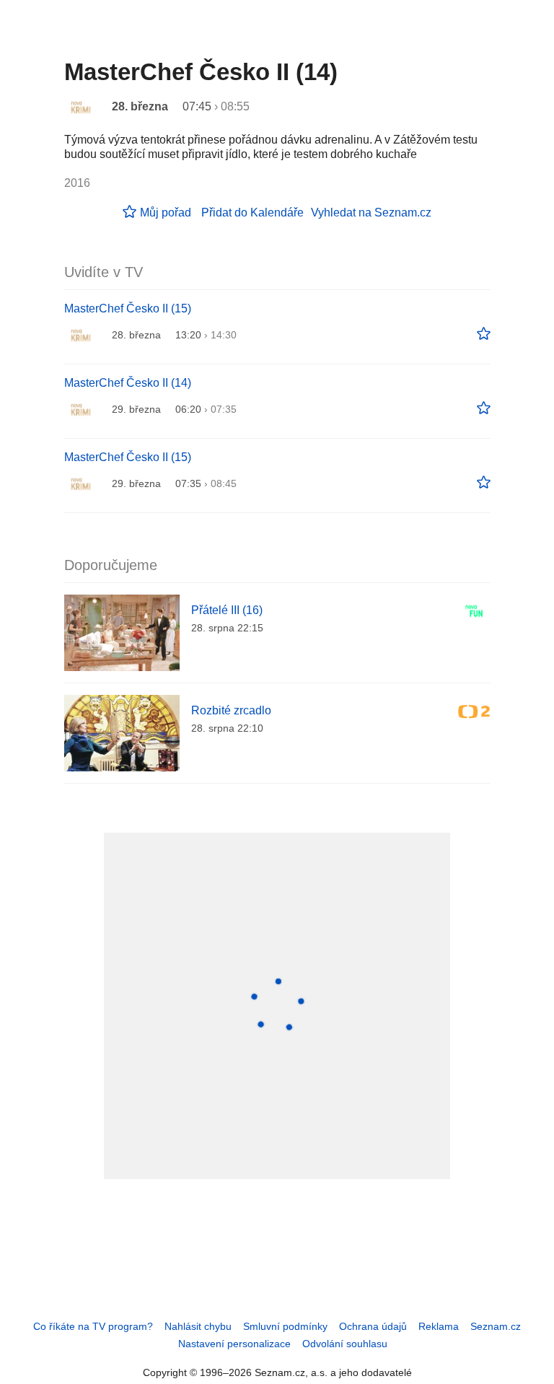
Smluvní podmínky (285, 1326)
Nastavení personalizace (234, 1343)
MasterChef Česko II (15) (127, 308)
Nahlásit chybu (198, 1326)
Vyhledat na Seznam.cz (371, 212)
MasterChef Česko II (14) (127, 383)
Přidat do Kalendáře (252, 212)
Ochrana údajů (373, 1326)
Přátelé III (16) (227, 610)
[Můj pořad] (484, 334)
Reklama (438, 1326)
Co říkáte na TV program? (93, 1326)
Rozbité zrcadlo (231, 710)
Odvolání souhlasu (344, 1343)
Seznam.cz (495, 1326)
